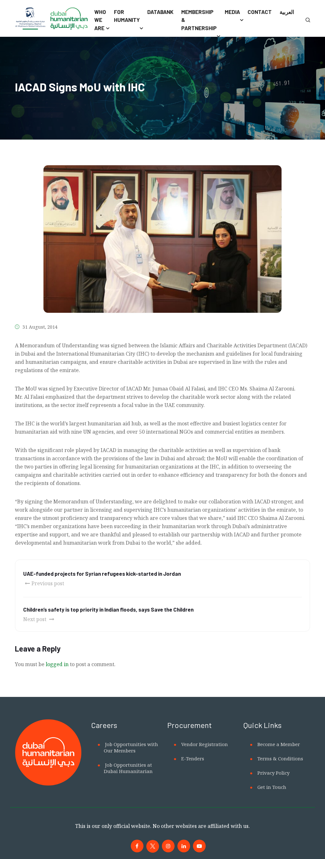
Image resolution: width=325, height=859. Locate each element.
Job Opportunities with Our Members (131, 747)
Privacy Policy (273, 773)
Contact (260, 12)
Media (232, 12)
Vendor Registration (204, 744)
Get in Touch (271, 787)
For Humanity (127, 16)
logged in (57, 664)
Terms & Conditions (280, 758)
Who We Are (100, 20)
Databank (160, 12)
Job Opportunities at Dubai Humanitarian (128, 768)
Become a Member (278, 744)
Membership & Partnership (199, 20)
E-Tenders (192, 758)
